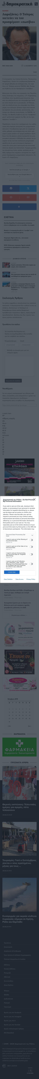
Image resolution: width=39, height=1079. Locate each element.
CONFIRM (12, 572)
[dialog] (19, 539)
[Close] (35, 500)
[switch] (31, 540)
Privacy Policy (30, 579)
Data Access (19, 579)
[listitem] (19, 535)
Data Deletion (8, 579)
